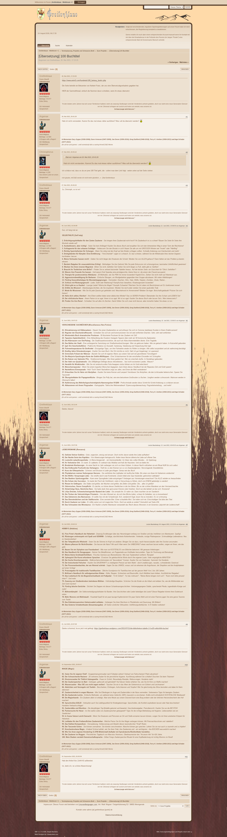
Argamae (43, 116)
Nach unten (43, 69)
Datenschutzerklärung (113, 815)
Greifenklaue (45, 76)
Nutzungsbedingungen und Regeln (171, 832)
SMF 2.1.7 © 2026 (40, 832)
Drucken (185, 69)
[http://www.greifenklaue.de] (40, 104)
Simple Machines (52, 832)
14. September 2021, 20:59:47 (72, 664)
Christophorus (46, 152)
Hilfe (157, 832)
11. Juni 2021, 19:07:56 (69, 445)
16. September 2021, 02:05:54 (72, 756)
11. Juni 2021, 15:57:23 (69, 320)
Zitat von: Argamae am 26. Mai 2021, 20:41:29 (82, 157)
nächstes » (184, 62)
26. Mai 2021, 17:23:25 (69, 76)
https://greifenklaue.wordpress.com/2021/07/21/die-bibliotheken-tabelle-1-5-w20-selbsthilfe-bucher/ (131, 628)
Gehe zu (154, 806)
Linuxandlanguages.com (88, 804)
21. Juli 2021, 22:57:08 (69, 624)
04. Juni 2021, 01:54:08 (69, 225)
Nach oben (42, 795)
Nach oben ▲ (188, 832)
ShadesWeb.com (52, 834)
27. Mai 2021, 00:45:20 (69, 185)
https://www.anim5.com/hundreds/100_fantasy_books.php (84, 80)
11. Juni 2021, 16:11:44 (69, 404)
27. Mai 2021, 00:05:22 (69, 152)
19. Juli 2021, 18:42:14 (69, 524)
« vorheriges (173, 62)
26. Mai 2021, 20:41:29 (69, 116)
